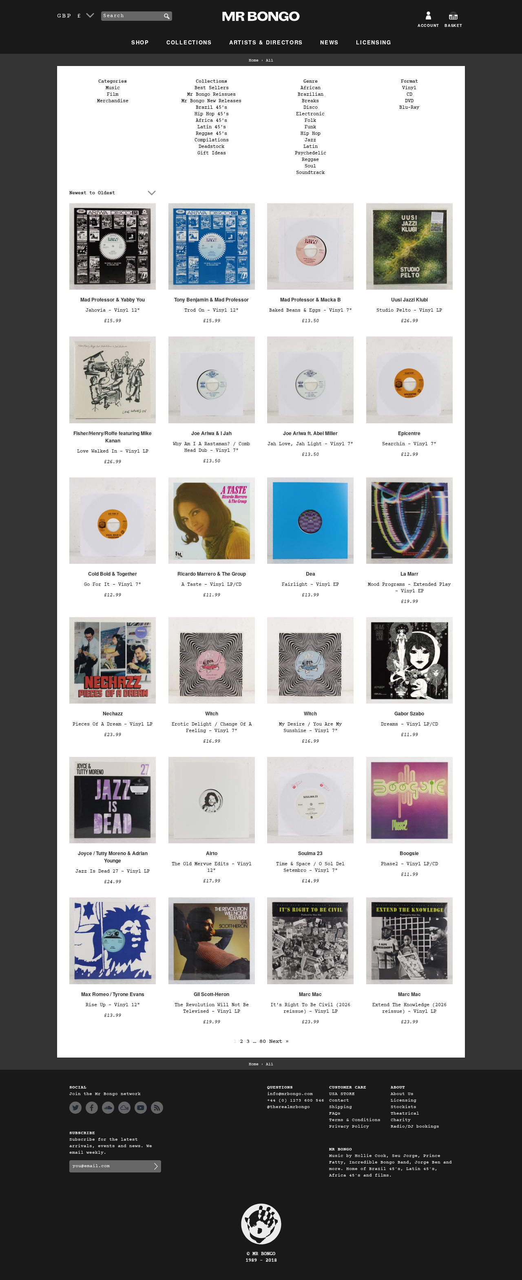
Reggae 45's (211, 133)
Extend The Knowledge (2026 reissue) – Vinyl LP (409, 1008)
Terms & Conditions (354, 1120)
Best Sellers (212, 88)
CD (409, 94)
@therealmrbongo (288, 1107)
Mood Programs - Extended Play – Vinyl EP (409, 587)
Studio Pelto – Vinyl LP (409, 310)
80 (262, 1041)
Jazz (310, 140)
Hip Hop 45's (212, 114)
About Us (402, 1094)
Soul (310, 166)
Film (112, 94)
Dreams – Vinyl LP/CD (409, 724)
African (311, 88)
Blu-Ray (409, 107)
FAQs (335, 1114)
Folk (310, 120)
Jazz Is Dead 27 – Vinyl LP (112, 871)
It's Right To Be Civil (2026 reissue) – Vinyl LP (310, 1008)
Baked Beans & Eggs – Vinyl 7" (310, 310)
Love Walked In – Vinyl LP (112, 451)
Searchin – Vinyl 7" (409, 444)
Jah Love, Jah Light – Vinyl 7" (310, 444)
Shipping (340, 1107)
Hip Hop (311, 133)
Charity (401, 1120)
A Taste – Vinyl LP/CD (211, 584)
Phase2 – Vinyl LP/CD (409, 864)
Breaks (310, 101)
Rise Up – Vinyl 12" (113, 1005)
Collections (189, 42)
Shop (140, 42)
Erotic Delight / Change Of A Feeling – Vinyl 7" (212, 727)
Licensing (373, 42)
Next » (279, 1041)
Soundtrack (310, 172)
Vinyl (409, 88)
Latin (310, 146)
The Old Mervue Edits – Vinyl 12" (212, 867)
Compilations (212, 140)
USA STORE (342, 1094)
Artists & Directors (266, 42)
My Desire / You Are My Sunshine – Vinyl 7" (310, 727)
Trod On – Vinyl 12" (211, 310)
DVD (409, 101)
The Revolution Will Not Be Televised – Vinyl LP (212, 1008)
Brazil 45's (211, 107)
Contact (339, 1100)
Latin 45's (211, 127)
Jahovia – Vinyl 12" (113, 310)
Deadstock (211, 146)
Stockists (403, 1107)
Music (113, 88)
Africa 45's (211, 120)
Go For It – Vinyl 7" (112, 584)
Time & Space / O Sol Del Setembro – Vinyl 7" (310, 867)
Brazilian (310, 94)
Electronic (310, 114)
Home (254, 61)
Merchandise (112, 101)
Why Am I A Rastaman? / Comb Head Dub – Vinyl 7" (211, 447)
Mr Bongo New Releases (211, 101)
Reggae (310, 159)
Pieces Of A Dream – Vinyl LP (113, 724)
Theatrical (405, 1114)
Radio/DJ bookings (415, 1127)
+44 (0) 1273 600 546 (295, 1100)
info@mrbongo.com (290, 1094)
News (329, 42)
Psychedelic (310, 153)
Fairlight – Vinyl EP (310, 584)
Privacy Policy (349, 1127)
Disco (310, 107)
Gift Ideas (211, 153)
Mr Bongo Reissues (211, 94)
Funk (310, 127)
